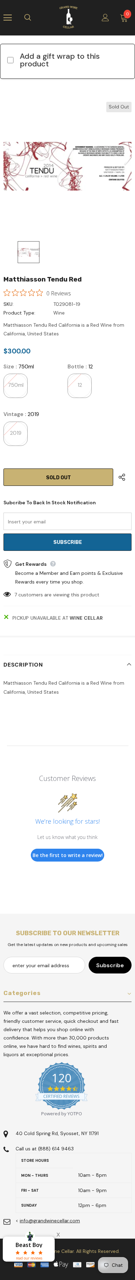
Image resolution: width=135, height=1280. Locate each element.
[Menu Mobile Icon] (7, 18)
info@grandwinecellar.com (50, 1220)
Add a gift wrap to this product (60, 60)
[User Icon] (105, 17)
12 (80, 385)
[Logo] (68, 17)
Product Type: (19, 313)
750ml (16, 385)
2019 (15, 433)
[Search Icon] (34, 17)
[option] (67, 166)
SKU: (8, 304)
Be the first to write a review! (68, 855)
